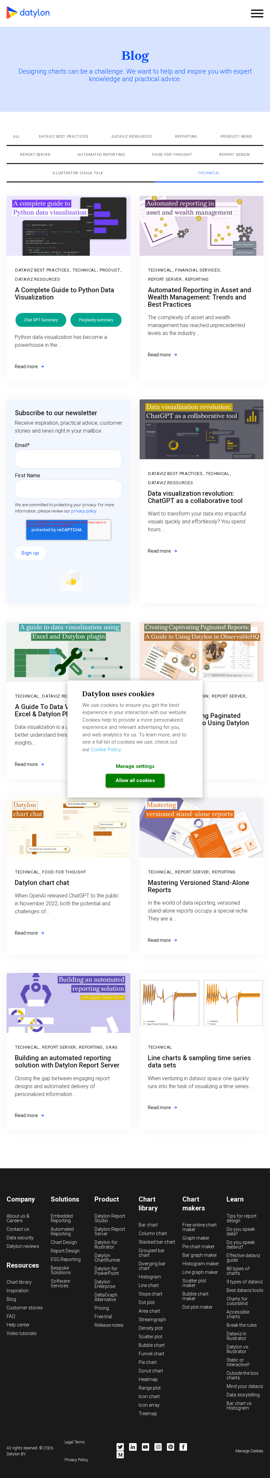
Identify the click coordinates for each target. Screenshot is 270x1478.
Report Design (234, 155)
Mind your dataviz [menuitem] (245, 1386)
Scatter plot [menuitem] (150, 1336)
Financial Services (197, 270)
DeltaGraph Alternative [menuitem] (106, 1297)
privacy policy (83, 511)
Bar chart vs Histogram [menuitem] (239, 1406)
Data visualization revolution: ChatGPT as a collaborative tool (195, 497)
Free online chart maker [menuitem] (199, 1227)
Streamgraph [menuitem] (152, 1319)
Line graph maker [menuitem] (200, 1272)
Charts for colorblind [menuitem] (237, 1301)
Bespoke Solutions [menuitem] (61, 1270)
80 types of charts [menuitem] (238, 1271)
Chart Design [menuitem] (64, 1242)
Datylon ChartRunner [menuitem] (107, 1258)
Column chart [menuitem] (153, 1233)
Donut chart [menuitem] (151, 1370)
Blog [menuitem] (11, 1299)
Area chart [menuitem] (149, 1311)
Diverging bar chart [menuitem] (152, 1266)
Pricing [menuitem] (101, 1308)
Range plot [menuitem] (150, 1388)
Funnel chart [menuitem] (151, 1353)
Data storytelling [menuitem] (243, 1394)
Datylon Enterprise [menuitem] (104, 1284)
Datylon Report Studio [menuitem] (109, 1218)
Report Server (35, 155)
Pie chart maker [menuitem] (198, 1246)
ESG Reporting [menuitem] (66, 1259)
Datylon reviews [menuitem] (23, 1246)
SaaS (112, 1047)
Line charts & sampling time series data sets (199, 1061)
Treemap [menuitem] (148, 1413)
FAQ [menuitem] (11, 1316)
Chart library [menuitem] (19, 1282)
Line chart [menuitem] (149, 1285)
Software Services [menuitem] (60, 1283)
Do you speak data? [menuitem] (241, 1231)
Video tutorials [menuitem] (22, 1333)
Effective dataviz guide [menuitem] (243, 1258)
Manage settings (135, 766)
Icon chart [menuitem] (149, 1396)
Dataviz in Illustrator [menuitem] (236, 1336)
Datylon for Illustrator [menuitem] (106, 1245)
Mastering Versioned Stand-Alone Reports (198, 886)
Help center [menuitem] (18, 1324)
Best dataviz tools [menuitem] (245, 1290)
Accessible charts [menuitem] (238, 1314)
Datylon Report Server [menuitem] (109, 1231)
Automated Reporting (101, 155)
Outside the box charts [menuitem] (242, 1375)
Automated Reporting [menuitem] (62, 1231)
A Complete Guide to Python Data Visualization (64, 293)
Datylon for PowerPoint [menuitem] (106, 1271)
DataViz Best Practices (63, 136)
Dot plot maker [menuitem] (197, 1307)
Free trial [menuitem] (103, 1316)
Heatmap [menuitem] (148, 1379)
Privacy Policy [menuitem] (76, 1460)
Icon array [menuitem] (149, 1405)
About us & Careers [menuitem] (18, 1218)
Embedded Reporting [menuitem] (62, 1218)
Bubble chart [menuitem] (152, 1345)
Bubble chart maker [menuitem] (195, 1296)
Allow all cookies (135, 780)
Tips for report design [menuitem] (241, 1218)
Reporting (186, 136)
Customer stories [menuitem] (25, 1307)
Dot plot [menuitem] (147, 1302)
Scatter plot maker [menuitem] (194, 1283)
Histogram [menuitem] (150, 1276)
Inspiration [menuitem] (18, 1290)
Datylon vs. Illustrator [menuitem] (238, 1349)
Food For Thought (172, 155)
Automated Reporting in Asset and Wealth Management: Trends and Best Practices (199, 297)
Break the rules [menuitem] (242, 1325)
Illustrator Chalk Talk (78, 173)
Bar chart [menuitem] (148, 1225)
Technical (209, 173)
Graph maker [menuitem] (195, 1238)
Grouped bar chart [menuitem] (152, 1253)
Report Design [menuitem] (65, 1250)
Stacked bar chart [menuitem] (157, 1242)
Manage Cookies (249, 1451)
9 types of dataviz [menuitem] (245, 1281)
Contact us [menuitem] (18, 1229)
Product (110, 270)
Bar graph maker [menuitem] (199, 1255)
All (16, 136)
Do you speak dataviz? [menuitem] (241, 1245)
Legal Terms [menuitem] (75, 1442)
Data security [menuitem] (20, 1237)
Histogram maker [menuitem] (200, 1263)
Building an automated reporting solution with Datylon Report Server (67, 1061)
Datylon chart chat (42, 883)
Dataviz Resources (131, 136)
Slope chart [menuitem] (150, 1294)
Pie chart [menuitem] (148, 1362)
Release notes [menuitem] (108, 1325)
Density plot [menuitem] (151, 1328)
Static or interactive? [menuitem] (238, 1362)
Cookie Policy (106, 749)
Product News (236, 136)
